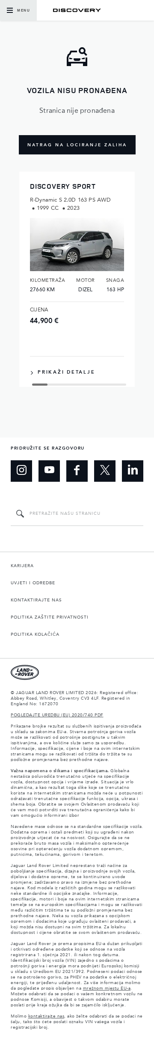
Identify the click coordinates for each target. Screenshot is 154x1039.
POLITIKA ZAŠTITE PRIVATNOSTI (50, 617)
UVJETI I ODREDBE (33, 583)
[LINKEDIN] (132, 471)
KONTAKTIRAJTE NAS (36, 600)
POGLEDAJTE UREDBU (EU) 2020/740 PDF (57, 715)
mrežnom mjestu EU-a (107, 988)
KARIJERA (22, 565)
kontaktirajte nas (46, 1016)
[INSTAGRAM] (21, 471)
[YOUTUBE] (49, 471)
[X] (105, 471)
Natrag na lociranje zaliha (77, 145)
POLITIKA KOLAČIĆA (35, 634)
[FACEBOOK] (77, 471)
